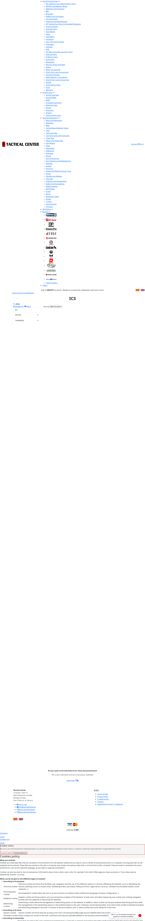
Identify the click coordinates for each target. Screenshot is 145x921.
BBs (47, 11)
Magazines (50, 62)
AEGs (29, 293)
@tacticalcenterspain (26, 809)
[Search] (139, 144)
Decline (9, 853)
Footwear (49, 153)
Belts (48, 125)
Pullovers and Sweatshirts (56, 181)
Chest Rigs (50, 138)
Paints (48, 174)
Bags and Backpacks (54, 120)
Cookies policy (103, 799)
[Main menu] (38, 144)
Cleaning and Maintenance (56, 21)
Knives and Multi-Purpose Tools (58, 171)
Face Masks (50, 32)
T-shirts (49, 201)
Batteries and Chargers (55, 9)
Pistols (48, 108)
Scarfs (48, 191)
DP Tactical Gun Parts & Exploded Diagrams (63, 24)
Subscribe (71, 780)
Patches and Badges (54, 176)
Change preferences (20, 853)
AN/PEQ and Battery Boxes (56, 6)
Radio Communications (55, 184)
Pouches (49, 179)
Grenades (50, 44)
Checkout (4, 833)
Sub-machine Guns (53, 115)
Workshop (46, 209)
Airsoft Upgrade (52, 95)
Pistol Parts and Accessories (57, 72)
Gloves (48, 156)
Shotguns (50, 110)
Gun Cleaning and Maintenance (58, 161)
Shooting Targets (53, 75)
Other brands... (52, 283)
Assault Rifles (51, 97)
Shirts (48, 194)
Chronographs (52, 19)
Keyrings (49, 169)
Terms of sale (102, 794)
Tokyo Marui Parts (53, 85)
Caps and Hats (51, 133)
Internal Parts (51, 54)
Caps (48, 130)
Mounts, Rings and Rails (55, 65)
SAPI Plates (50, 189)
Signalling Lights (52, 196)
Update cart (5, 839)
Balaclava (49, 123)
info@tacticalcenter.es (27, 807)
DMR (48, 100)
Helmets (49, 47)
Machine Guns (51, 105)
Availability (19, 320)
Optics (48, 67)
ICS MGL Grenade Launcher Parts (59, 52)
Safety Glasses (51, 186)
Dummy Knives (52, 26)
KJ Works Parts (52, 57)
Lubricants (50, 59)
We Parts (49, 90)
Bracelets (49, 14)
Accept (3, 853)
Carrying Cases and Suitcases (57, 136)
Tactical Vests (51, 204)
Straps (48, 199)
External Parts (51, 29)
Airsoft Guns (47, 92)
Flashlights (50, 37)
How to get (22, 804)
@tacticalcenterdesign (27, 812)
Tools (48, 87)
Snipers (49, 113)
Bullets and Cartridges (55, 16)
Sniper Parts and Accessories (57, 80)
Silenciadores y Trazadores (56, 77)
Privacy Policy (102, 796)
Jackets (48, 166)
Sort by (46, 306)
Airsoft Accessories (50, 1)
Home (14, 293)
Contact (100, 802)
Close (2, 837)
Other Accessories (53, 70)
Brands (45, 212)
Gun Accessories (52, 158)
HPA (47, 49)
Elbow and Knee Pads (54, 141)
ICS (33, 293)
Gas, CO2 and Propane (55, 42)
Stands (48, 82)
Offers (45, 285)
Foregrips (50, 39)
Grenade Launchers (54, 103)
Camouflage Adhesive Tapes (57, 128)
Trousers (49, 207)
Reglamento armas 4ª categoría (110, 804)
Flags (48, 34)
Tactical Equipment (50, 118)
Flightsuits (50, 151)
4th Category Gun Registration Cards (60, 4)
